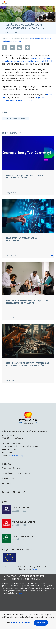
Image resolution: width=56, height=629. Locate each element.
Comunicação (14, 39)
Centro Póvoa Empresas (15, 118)
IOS (24, 511)
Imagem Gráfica (8, 478)
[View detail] (52, 193)
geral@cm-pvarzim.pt (15, 455)
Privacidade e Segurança (11, 468)
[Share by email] (19, 47)
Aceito (41, 622)
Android (15, 511)
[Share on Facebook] (4, 47)
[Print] (27, 47)
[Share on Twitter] (12, 47)
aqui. (21, 593)
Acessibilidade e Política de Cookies (16, 473)
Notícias (24, 39)
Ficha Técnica (7, 483)
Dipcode (34, 569)
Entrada (5, 39)
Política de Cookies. (20, 622)
